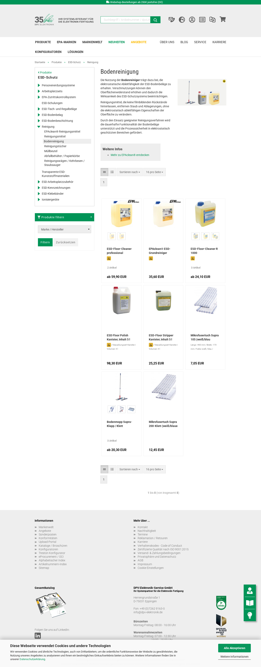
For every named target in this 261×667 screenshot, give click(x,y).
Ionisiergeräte (50, 199)
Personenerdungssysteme (58, 85)
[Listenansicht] (112, 172)
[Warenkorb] (223, 20)
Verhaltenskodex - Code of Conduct (160, 545)
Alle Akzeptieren (234, 648)
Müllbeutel (50, 151)
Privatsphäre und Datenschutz (157, 556)
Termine (143, 534)
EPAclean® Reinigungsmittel (62, 131)
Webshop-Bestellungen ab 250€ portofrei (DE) (136, 2)
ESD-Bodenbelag (52, 114)
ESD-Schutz (48, 77)
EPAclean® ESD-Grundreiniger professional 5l (159, 251)
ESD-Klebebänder (53, 193)
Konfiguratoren (48, 52)
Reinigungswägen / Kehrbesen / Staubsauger (64, 163)
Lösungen (75, 52)
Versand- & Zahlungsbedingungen (159, 553)
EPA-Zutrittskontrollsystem (59, 97)
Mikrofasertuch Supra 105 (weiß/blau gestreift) (205, 338)
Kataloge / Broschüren (53, 545)
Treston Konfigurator (52, 553)
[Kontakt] (172, 20)
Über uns (167, 42)
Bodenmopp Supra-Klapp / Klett (119, 424)
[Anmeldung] (192, 20)
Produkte (43, 42)
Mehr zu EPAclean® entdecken (130, 155)
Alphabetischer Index (52, 560)
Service (200, 42)
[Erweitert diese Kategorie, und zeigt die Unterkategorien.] (38, 85)
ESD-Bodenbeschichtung (57, 120)
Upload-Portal (47, 541)
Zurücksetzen (65, 242)
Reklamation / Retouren (153, 538)
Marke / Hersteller (52, 229)
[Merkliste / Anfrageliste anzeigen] (202, 20)
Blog (184, 42)
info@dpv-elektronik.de (148, 612)
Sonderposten (47, 534)
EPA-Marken (66, 42)
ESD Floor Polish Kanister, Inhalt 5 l (118, 337)
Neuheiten (116, 42)
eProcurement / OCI (51, 556)
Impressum (145, 564)
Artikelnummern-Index (53, 564)
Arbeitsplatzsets (52, 91)
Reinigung (48, 126)
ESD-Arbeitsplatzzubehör (57, 181)
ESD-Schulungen (52, 103)
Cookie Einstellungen (151, 567)
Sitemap (44, 567)
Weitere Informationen (234, 656)
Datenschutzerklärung (32, 659)
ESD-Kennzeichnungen (56, 187)
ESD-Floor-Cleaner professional (119, 251)
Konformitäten (48, 538)
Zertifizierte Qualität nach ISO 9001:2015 (163, 549)
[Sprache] (182, 20)
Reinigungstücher (55, 146)
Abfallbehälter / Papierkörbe (62, 156)
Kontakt (143, 527)
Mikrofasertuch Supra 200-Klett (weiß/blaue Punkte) (163, 424)
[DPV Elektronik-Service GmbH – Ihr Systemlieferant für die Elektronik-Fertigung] (64, 20)
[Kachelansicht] (104, 172)
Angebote (138, 42)
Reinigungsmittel (54, 136)
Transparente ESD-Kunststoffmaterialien (56, 174)
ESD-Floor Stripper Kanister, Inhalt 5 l (161, 337)
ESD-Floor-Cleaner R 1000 (204, 251)
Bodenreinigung (54, 141)
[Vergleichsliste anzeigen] (212, 20)
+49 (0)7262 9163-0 (152, 608)
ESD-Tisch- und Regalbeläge (59, 109)
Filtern (45, 242)
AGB (140, 560)
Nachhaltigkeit (147, 530)
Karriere (219, 42)
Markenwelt (92, 42)
